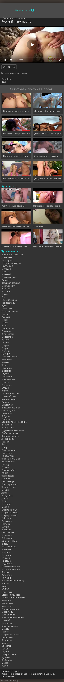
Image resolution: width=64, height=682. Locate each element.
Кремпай (5, 620)
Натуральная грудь (11, 263)
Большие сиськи (9, 626)
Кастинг (5, 342)
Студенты (6, 373)
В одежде (6, 370)
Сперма (5, 345)
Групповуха (7, 265)
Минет (4, 643)
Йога (4, 444)
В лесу (4, 543)
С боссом (6, 518)
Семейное (6, 385)
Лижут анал (7, 603)
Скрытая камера (9, 311)
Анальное (6, 600)
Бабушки (5, 416)
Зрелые (5, 362)
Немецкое (6, 413)
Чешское (5, 365)
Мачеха (5, 506)
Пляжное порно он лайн (15, 156)
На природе (7, 260)
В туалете (6, 424)
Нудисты (5, 305)
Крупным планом (10, 436)
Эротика (5, 291)
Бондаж (5, 572)
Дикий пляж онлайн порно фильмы (47, 133)
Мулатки (5, 657)
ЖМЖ (4, 586)
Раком (4, 472)
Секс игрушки (8, 410)
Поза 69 (5, 441)
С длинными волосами (12, 430)
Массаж (5, 662)
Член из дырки (8, 487)
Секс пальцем (8, 481)
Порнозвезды (8, 302)
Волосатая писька (10, 569)
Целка (4, 314)
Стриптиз (6, 280)
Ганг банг (6, 577)
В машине (6, 549)
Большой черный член (12, 617)
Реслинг (5, 467)
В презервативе (9, 484)
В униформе (7, 333)
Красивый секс (8, 396)
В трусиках (7, 495)
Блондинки (6, 640)
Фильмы (5, 316)
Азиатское (6, 606)
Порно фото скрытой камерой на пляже (16, 133)
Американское (8, 399)
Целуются (6, 453)
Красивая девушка (10, 282)
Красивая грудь (9, 277)
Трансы (5, 631)
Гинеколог (6, 521)
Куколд (5, 464)
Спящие (5, 387)
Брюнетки (6, 645)
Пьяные (5, 271)
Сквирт (5, 447)
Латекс (4, 492)
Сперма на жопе (9, 512)
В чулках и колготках (12, 254)
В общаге (6, 529)
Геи (3, 297)
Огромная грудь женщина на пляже (16, 111)
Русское (5, 339)
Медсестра (7, 336)
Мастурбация (8, 285)
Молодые (6, 268)
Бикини (5, 489)
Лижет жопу (7, 438)
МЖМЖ (5, 589)
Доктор (5, 498)
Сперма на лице (9, 509)
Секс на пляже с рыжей (46, 156)
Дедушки (5, 419)
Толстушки (7, 592)
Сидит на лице (8, 450)
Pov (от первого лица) (12, 580)
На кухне (5, 557)
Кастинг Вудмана (10, 393)
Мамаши (5, 628)
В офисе (5, 552)
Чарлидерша (7, 475)
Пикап (4, 319)
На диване (6, 555)
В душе (5, 294)
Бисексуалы (7, 611)
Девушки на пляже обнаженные (47, 178)
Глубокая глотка (9, 433)
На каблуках (7, 455)
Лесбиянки (6, 660)
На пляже (6, 504)
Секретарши (7, 328)
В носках (5, 583)
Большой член (8, 614)
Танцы (4, 322)
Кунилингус (7, 376)
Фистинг (5, 353)
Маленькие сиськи (10, 566)
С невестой (7, 404)
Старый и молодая (10, 594)
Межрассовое (8, 654)
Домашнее (6, 257)
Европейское (8, 461)
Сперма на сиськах (10, 634)
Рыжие (4, 665)
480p (3, 81)
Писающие (6, 308)
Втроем (5, 390)
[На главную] (22, 10)
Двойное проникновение (14, 421)
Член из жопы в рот (11, 458)
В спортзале (7, 427)
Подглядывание (9, 299)
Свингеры (6, 331)
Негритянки (7, 637)
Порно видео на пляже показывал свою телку (16, 178)
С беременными (9, 356)
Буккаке (5, 526)
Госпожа (5, 523)
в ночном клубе (9, 540)
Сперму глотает (9, 515)
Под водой (6, 563)
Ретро (4, 348)
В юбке (5, 501)
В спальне (6, 535)
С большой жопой (10, 609)
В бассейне (7, 538)
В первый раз (8, 379)
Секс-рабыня (7, 532)
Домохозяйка (8, 470)
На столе (6, 560)
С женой (5, 478)
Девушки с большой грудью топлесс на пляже (47, 111)
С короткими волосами (13, 597)
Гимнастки (6, 368)
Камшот (5, 648)
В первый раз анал (10, 407)
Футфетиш (6, 575)
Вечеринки (6, 359)
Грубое (5, 651)
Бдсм (4, 325)
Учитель (5, 351)
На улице (6, 288)
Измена (5, 382)
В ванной (6, 274)
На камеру (6, 623)
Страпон (5, 402)
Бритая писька (8, 546)
